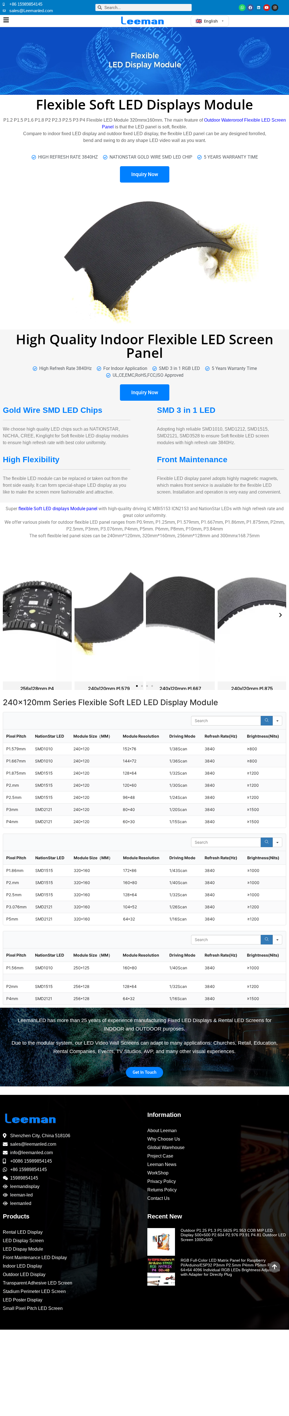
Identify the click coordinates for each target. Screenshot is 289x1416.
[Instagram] (275, 7)
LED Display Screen (23, 1240)
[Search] (267, 720)
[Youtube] (266, 7)
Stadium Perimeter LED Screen (34, 1291)
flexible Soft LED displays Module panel (57, 508)
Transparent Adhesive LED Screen (37, 1283)
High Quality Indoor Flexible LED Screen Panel (144, 346)
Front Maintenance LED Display (35, 1257)
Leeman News (161, 1164)
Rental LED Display (23, 1232)
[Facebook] (250, 7)
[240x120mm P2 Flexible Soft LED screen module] (252, 615)
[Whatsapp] (242, 7)
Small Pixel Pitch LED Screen (33, 1308)
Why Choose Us (163, 1139)
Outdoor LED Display (24, 1274)
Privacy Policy (161, 1181)
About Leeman (162, 1130)
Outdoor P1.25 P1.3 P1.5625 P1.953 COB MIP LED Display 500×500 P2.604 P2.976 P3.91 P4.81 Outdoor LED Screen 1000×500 (233, 1235)
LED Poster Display (22, 1299)
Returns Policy (162, 1189)
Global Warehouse (166, 1147)
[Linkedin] (258, 7)
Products (16, 1216)
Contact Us (158, 1198)
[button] (8, 615)
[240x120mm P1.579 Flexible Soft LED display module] (37, 615)
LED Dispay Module (23, 1249)
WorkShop (157, 1172)
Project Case (160, 1156)
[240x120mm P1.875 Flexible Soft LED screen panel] (180, 615)
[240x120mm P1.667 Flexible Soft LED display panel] (109, 615)
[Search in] (277, 720)
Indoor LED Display (22, 1266)
